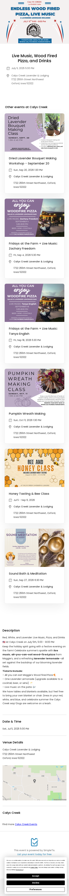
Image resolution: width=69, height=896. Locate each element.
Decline (35, 883)
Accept (35, 876)
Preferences (35, 889)
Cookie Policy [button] (34, 867)
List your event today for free (34, 854)
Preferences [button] (19, 869)
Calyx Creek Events (26, 824)
